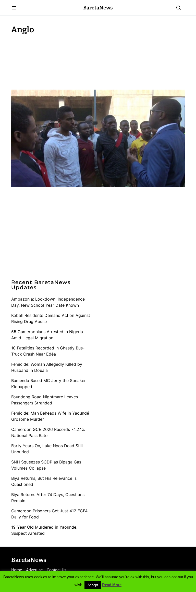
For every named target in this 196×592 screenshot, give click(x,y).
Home (16, 570)
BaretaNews (98, 8)
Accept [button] (93, 585)
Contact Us (56, 570)
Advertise (34, 570)
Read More (111, 585)
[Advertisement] (52, 60)
